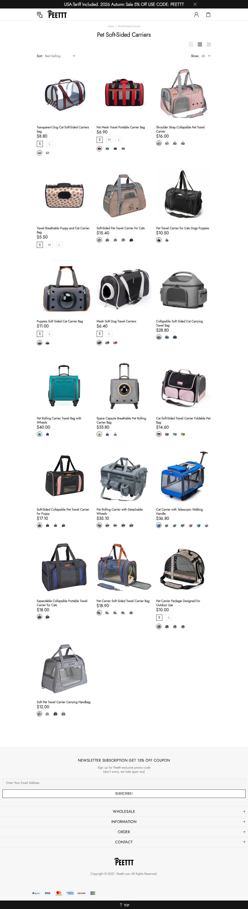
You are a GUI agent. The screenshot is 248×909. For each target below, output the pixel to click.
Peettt (57, 14)
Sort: (40, 56)
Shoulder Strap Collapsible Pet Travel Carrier (180, 129)
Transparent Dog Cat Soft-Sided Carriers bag (63, 129)
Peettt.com (123, 874)
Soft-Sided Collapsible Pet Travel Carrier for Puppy (63, 511)
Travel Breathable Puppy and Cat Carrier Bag (63, 230)
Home (111, 26)
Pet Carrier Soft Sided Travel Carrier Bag (123, 601)
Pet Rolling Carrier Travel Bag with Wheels (59, 420)
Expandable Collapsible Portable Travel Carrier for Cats (62, 603)
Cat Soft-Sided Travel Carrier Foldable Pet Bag (183, 420)
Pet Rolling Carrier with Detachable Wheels (120, 511)
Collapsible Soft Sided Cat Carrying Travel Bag (179, 323)
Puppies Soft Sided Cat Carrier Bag (60, 321)
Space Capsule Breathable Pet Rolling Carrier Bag (121, 420)
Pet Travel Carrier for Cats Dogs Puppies (182, 228)
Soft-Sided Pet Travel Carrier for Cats (121, 228)
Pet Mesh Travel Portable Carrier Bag (121, 127)
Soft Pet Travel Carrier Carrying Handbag (63, 702)
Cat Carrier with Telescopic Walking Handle (179, 511)
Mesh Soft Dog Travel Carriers (116, 321)
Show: (195, 56)
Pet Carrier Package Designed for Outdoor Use (178, 603)
